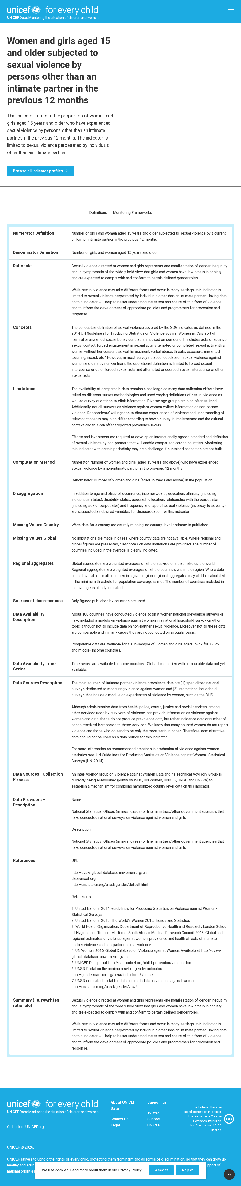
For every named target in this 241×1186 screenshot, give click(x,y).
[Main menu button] (231, 11)
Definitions (98, 212)
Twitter (153, 1113)
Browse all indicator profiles (38, 171)
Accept (164, 1171)
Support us (157, 1102)
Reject (190, 1171)
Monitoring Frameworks (132, 212)
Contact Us (120, 1119)
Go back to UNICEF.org (25, 1127)
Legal (115, 1125)
